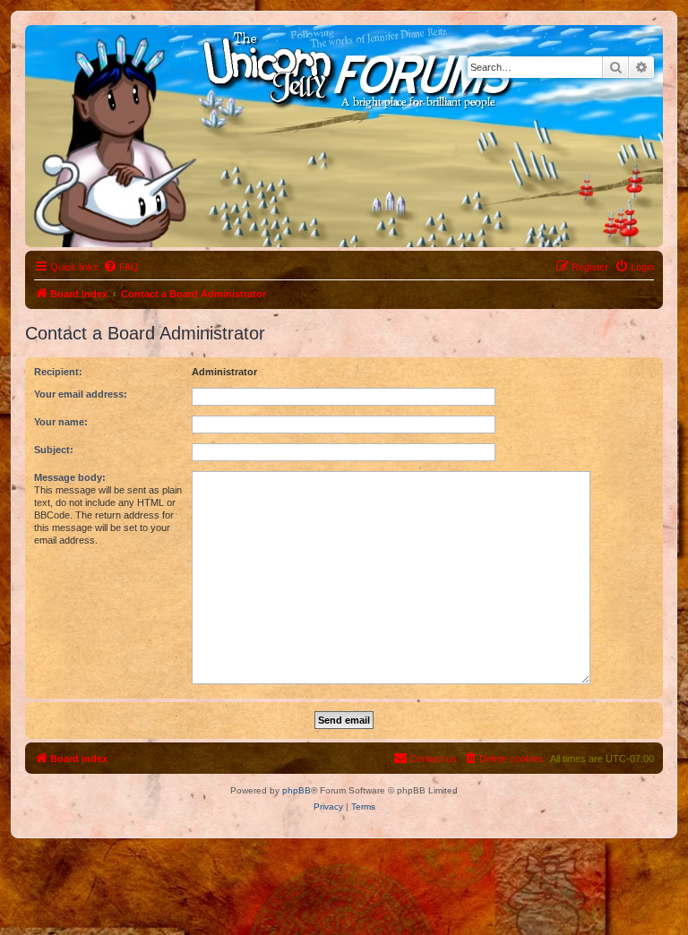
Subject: (53, 449)
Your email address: (80, 394)
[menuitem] (121, 267)
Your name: (61, 421)
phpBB (296, 790)
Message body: (70, 477)
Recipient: (58, 371)
